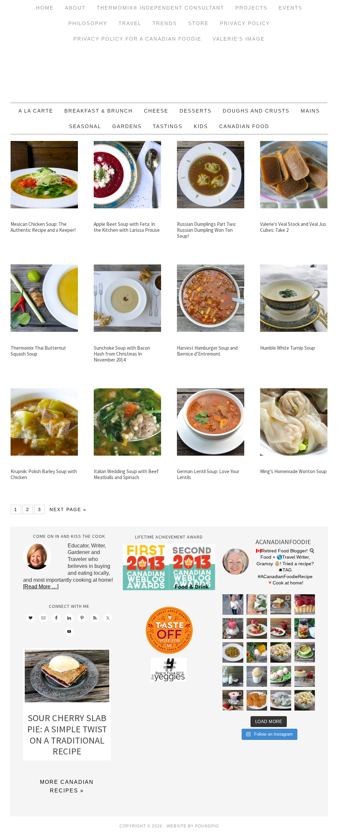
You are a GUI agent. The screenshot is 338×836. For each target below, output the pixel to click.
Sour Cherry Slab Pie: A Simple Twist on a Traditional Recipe (67, 734)
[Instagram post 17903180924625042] (232, 604)
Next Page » (68, 509)
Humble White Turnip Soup (287, 348)
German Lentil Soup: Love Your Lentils (208, 474)
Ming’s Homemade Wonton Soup (293, 471)
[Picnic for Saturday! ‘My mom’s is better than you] (280, 652)
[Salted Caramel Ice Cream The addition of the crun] (257, 676)
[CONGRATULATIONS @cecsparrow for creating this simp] (280, 604)
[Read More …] (40, 586)
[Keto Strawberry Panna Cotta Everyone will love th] (232, 700)
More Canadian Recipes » (67, 786)
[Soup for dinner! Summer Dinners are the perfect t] (304, 652)
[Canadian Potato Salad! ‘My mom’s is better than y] (304, 700)
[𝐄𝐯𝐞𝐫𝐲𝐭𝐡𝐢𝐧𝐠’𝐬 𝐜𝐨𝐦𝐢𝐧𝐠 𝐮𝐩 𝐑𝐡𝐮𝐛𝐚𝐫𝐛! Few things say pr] (280, 676)
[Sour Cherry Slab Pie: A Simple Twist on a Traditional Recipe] (67, 678)
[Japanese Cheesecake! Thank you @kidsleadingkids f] (304, 676)
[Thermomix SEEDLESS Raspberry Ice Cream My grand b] (232, 628)
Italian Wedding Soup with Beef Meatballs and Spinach (126, 474)
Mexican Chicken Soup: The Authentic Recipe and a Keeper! (43, 227)
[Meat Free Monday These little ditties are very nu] (257, 700)
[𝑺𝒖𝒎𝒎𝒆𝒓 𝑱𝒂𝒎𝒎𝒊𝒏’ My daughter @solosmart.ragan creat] (280, 628)
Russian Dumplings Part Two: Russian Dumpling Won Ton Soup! (206, 230)
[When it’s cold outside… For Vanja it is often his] (232, 652)
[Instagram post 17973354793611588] (257, 604)
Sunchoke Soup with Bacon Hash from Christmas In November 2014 (122, 354)
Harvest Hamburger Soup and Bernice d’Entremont (207, 351)
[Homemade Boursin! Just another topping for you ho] (280, 700)
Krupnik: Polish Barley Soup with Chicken (44, 474)
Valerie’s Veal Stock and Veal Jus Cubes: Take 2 (293, 227)
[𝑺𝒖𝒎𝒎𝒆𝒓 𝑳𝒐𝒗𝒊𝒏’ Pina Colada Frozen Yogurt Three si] (257, 652)
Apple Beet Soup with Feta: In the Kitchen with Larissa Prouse (127, 227)
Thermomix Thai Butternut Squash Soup (38, 351)
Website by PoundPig (193, 826)
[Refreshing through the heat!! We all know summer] (304, 628)
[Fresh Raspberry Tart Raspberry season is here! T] (304, 604)
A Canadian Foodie (169, 75)
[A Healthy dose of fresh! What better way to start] (232, 676)
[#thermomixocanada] (257, 628)
